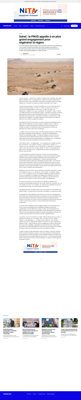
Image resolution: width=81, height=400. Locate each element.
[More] (47, 26)
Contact (34, 394)
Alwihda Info (7, 26)
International (26, 25)
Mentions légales (50, 394)
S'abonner (74, 25)
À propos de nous (41, 394)
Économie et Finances (40, 25)
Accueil (15, 25)
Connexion (29, 394)
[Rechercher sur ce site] (61, 26)
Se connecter (67, 25)
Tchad (20, 25)
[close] (80, 1)
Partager (59, 54)
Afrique (32, 25)
